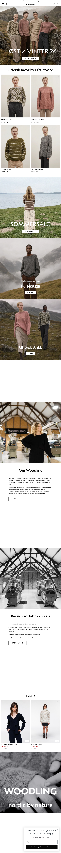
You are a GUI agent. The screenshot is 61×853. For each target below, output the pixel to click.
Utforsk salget (30, 232)
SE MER (30, 353)
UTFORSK (30, 292)
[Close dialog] (57, 829)
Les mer (13, 499)
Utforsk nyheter (30, 59)
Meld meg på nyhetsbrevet (42, 847)
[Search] (7, 4)
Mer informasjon (17, 643)
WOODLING (30, 4)
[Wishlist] (54, 4)
